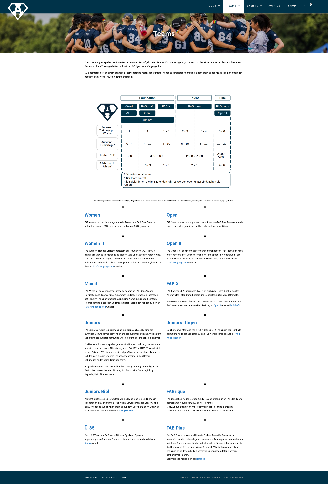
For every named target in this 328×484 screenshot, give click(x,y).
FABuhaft (235, 305)
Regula (88, 443)
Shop (292, 5)
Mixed (91, 283)
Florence (200, 458)
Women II (94, 243)
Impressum (91, 477)
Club (213, 5)
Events (252, 5)
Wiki (124, 477)
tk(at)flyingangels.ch (103, 266)
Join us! (275, 5)
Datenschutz (109, 477)
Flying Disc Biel (126, 410)
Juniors (92, 322)
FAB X (173, 283)
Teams (231, 5)
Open (172, 215)
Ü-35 (90, 428)
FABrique (176, 391)
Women (92, 215)
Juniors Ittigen (182, 322)
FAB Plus (176, 428)
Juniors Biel (97, 391)
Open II (174, 243)
